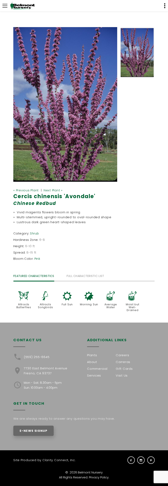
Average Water (110, 306)
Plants (92, 355)
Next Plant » (53, 190)
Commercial (97, 369)
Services (94, 375)
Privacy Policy (99, 477)
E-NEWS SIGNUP (33, 431)
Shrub (34, 233)
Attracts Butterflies (23, 306)
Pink (37, 258)
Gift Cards (124, 369)
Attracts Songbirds (45, 306)
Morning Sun (89, 304)
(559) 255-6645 (37, 357)
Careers (122, 355)
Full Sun (67, 304)
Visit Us (122, 375)
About (92, 362)
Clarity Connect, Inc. (59, 460)
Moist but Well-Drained (132, 307)
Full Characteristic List (85, 276)
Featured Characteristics (33, 276)
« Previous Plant (26, 190)
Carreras (123, 362)
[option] (65, 104)
